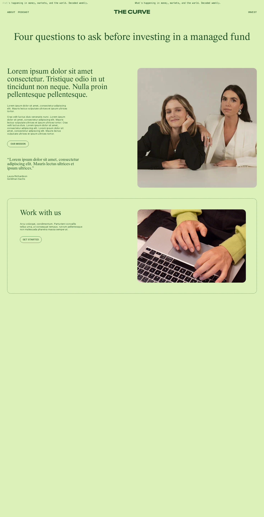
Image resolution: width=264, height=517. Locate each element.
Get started (31, 239)
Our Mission (18, 143)
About (11, 12)
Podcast (23, 12)
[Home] (132, 12)
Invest (252, 12)
